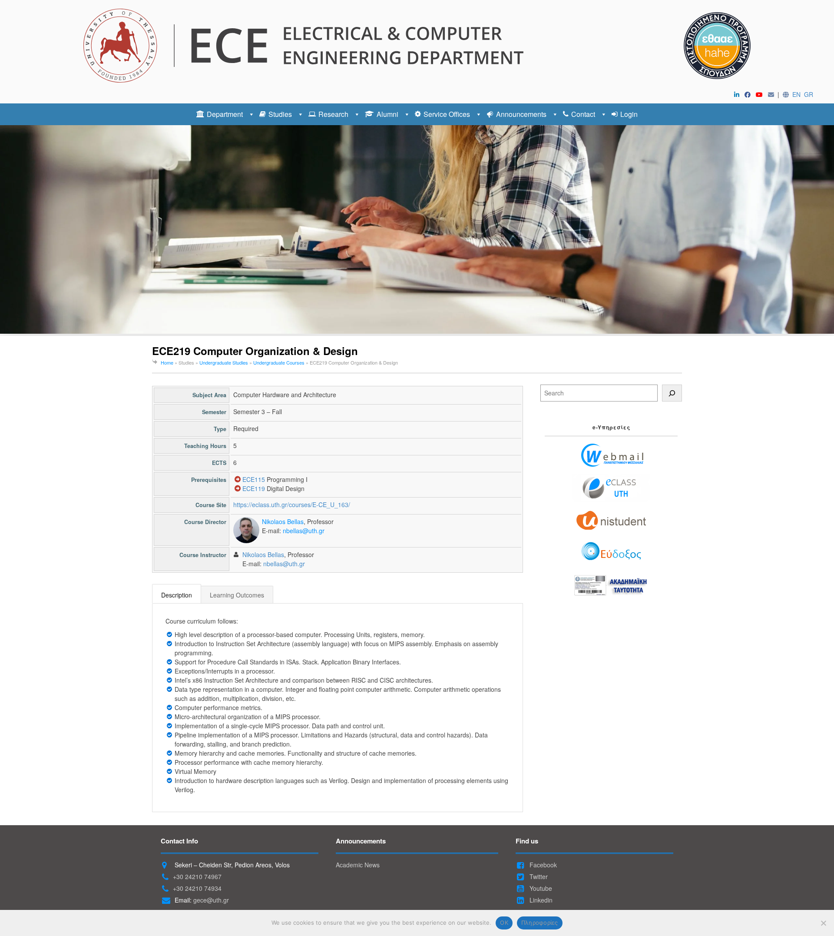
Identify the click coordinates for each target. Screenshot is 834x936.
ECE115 (253, 479)
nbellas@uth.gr (303, 530)
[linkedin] (738, 94)
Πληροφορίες (539, 922)
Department (225, 114)
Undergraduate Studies (223, 362)
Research (333, 114)
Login (629, 114)
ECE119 (253, 488)
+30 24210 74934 (197, 888)
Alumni (387, 114)
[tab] (176, 594)
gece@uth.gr (211, 900)
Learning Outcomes (237, 595)
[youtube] (761, 94)
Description (176, 595)
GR (808, 94)
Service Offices (447, 114)
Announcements (521, 114)
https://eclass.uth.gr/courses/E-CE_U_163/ (291, 504)
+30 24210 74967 (197, 876)
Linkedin (540, 900)
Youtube (540, 888)
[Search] (672, 393)
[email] (773, 94)
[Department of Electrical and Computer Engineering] (417, 46)
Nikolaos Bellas (283, 521)
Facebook (542, 864)
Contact (583, 114)
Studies (280, 114)
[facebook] (749, 94)
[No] (823, 923)
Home (167, 362)
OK (504, 922)
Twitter (538, 876)
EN (796, 94)
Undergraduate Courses (278, 362)
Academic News (358, 864)
